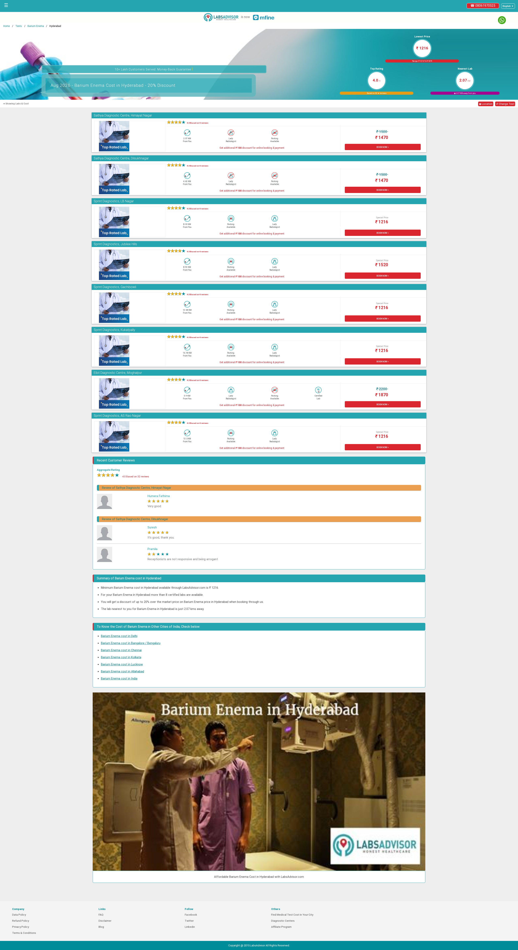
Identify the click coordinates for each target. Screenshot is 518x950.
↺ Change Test (505, 103)
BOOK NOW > (383, 147)
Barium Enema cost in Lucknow (122, 664)
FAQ (101, 914)
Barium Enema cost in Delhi (119, 636)
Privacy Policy (20, 926)
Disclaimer (105, 920)
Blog (101, 926)
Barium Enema (36, 26)
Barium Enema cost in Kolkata (121, 657)
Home (6, 26)
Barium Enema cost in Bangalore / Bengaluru (130, 643)
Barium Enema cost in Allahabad (122, 671)
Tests (18, 26)
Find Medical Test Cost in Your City (292, 914)
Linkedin (190, 926)
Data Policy (19, 914)
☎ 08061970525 (482, 5)
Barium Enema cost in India (119, 678)
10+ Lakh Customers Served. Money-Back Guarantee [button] (154, 69)
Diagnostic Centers (283, 920)
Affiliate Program (281, 926)
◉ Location (486, 103)
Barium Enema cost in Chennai (121, 650)
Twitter (189, 920)
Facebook (191, 914)
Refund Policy (20, 920)
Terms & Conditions (24, 932)
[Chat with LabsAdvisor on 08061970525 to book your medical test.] (501, 20)
